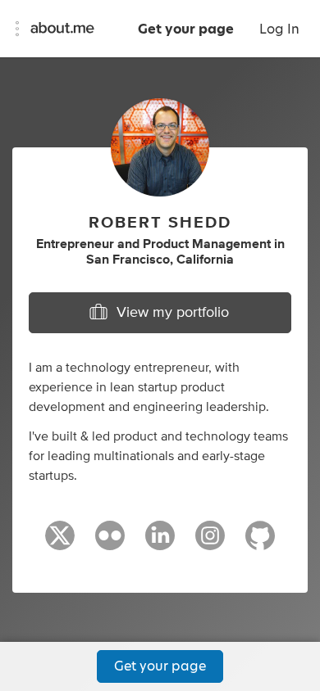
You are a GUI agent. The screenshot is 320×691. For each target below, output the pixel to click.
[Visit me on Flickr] (110, 543)
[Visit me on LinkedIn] (160, 543)
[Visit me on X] (60, 543)
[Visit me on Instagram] (210, 543)
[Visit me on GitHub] (260, 543)
